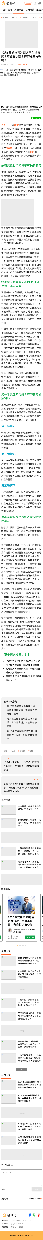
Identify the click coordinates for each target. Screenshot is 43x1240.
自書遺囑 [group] (25, 17)
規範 (3, 1189)
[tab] (17, 945)
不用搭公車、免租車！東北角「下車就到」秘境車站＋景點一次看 (29, 1126)
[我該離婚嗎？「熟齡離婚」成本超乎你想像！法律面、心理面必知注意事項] (8, 865)
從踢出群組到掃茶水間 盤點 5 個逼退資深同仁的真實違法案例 (29, 1140)
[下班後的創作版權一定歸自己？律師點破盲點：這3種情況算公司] (8, 1016)
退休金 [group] (14, 17)
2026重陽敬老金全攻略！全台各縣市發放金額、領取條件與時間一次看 (29, 1084)
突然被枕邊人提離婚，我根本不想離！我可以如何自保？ (29, 822)
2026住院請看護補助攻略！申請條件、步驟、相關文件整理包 (29, 1098)
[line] (34, 1215)
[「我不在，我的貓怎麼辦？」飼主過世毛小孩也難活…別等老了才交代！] (8, 1003)
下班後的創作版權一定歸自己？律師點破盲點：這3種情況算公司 (29, 1016)
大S (13, 751)
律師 (31, 751)
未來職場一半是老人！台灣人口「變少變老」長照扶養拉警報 (29, 974)
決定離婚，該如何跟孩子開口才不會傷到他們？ (29, 807)
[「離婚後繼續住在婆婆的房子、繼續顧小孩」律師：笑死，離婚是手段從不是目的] (8, 851)
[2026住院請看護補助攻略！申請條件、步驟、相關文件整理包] (8, 1099)
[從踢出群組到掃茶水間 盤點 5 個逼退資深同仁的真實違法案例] (8, 1140)
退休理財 (7, 9)
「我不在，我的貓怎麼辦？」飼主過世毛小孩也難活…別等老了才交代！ (29, 1002)
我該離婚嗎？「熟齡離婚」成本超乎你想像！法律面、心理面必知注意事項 (29, 864)
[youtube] (38, 1215)
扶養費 (22, 751)
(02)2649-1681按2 (17, 1224)
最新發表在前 (34, 1198)
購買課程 (28, 3)
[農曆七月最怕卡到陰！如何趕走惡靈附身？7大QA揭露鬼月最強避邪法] (8, 961)
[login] (35, 3)
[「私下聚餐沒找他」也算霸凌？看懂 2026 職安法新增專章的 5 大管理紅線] (8, 1058)
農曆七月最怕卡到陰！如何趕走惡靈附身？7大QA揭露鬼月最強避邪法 (29, 960)
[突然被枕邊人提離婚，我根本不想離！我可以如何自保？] (8, 823)
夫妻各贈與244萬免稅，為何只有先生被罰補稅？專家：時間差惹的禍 (29, 1044)
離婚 (5, 751)
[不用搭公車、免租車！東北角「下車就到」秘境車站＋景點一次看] (8, 1127)
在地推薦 (29, 9)
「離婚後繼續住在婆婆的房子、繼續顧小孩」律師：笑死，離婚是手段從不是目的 (29, 851)
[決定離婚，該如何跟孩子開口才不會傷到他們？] (8, 809)
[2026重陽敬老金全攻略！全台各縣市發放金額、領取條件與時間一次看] (8, 1085)
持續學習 (18, 9)
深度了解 (30, 937)
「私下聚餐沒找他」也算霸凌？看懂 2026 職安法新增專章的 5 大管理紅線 (29, 1058)
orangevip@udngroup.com (21, 1220)
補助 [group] (34, 17)
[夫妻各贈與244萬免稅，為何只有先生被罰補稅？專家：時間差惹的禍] (8, 1045)
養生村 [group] (5, 17)
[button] (39, 3)
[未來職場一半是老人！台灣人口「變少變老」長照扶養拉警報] (8, 974)
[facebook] (30, 1215)
